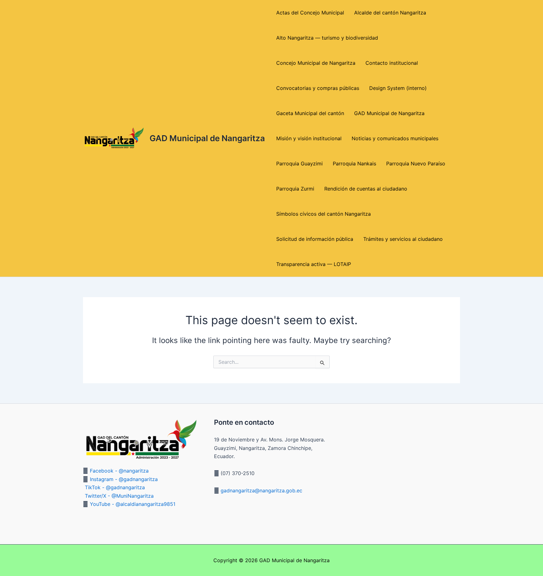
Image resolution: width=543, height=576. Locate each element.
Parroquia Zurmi (295, 189)
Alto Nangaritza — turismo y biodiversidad (327, 38)
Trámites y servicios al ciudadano (403, 239)
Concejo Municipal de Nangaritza (315, 63)
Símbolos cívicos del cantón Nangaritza (323, 214)
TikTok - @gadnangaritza (115, 487)
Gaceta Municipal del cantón (310, 113)
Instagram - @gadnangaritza (124, 479)
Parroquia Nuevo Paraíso (415, 163)
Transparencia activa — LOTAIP (313, 264)
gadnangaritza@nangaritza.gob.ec (260, 490)
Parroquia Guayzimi (299, 163)
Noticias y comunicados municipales (395, 138)
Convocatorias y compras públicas (317, 88)
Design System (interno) (398, 88)
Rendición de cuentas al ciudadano (365, 189)
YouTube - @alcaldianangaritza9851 (132, 504)
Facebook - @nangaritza (119, 471)
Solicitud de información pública (314, 239)
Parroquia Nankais (354, 163)
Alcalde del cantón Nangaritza (390, 12)
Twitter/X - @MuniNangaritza (119, 496)
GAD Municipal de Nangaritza (207, 138)
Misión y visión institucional (309, 138)
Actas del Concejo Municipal (310, 12)
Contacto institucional (391, 63)
